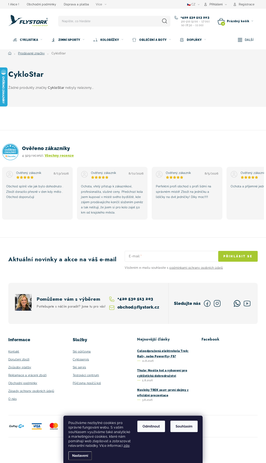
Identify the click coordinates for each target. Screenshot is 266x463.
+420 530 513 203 (194, 17)
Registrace (246, 4)
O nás (12, 399)
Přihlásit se (237, 256)
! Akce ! (13, 4)
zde (127, 446)
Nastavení (80, 456)
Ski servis (79, 367)
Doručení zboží (19, 359)
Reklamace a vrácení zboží (27, 375)
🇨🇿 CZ (191, 4)
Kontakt (13, 351)
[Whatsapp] (237, 303)
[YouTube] (247, 303)
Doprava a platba (76, 4)
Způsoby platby (19, 367)
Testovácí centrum (86, 375)
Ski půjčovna (82, 351)
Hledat (164, 21)
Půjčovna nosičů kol (87, 383)
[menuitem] (27, 40)
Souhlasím (184, 426)
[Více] (246, 40)
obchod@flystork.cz (138, 307)
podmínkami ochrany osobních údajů (196, 267)
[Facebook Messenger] (227, 303)
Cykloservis (81, 359)
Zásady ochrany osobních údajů (31, 391)
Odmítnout (151, 426)
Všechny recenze (59, 156)
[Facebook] (207, 303)
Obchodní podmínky (41, 4)
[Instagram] (217, 303)
